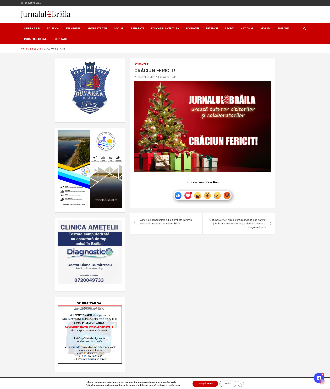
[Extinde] (118, 224)
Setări (228, 383)
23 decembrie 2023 (144, 77)
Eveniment (73, 28)
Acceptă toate (205, 383)
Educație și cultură (165, 28)
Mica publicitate (36, 39)
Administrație (97, 28)
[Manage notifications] (322, 381)
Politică (53, 28)
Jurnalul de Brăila (166, 77)
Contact (61, 39)
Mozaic (266, 28)
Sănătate (137, 28)
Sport (229, 28)
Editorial (284, 28)
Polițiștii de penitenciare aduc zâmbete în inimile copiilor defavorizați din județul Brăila (165, 221)
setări (178, 385)
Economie (192, 28)
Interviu (212, 28)
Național (247, 28)
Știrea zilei (32, 28)
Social (119, 28)
